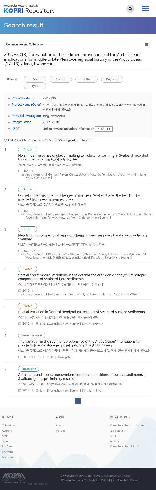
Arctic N (114, 441)
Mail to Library (38, 484)
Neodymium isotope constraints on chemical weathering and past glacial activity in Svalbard (83, 237)
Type (35, 86)
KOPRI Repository (29, 9)
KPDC (101, 129)
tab (145, 7)
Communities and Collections (24, 44)
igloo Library (117, 430)
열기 (99, 22)
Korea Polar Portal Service (125, 446)
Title (86, 79)
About (60, 425)
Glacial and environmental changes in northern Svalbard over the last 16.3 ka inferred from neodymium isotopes (79, 197)
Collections (8, 425)
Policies (60, 430)
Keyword (7, 452)
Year (35, 79)
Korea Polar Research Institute (128, 425)
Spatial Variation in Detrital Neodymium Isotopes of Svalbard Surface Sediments (81, 312)
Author (61, 79)
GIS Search (8, 457)
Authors (7, 430)
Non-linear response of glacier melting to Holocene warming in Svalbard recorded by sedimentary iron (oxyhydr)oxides (83, 158)
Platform (7, 446)
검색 (130, 9)
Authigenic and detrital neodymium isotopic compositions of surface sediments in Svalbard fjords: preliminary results (82, 377)
